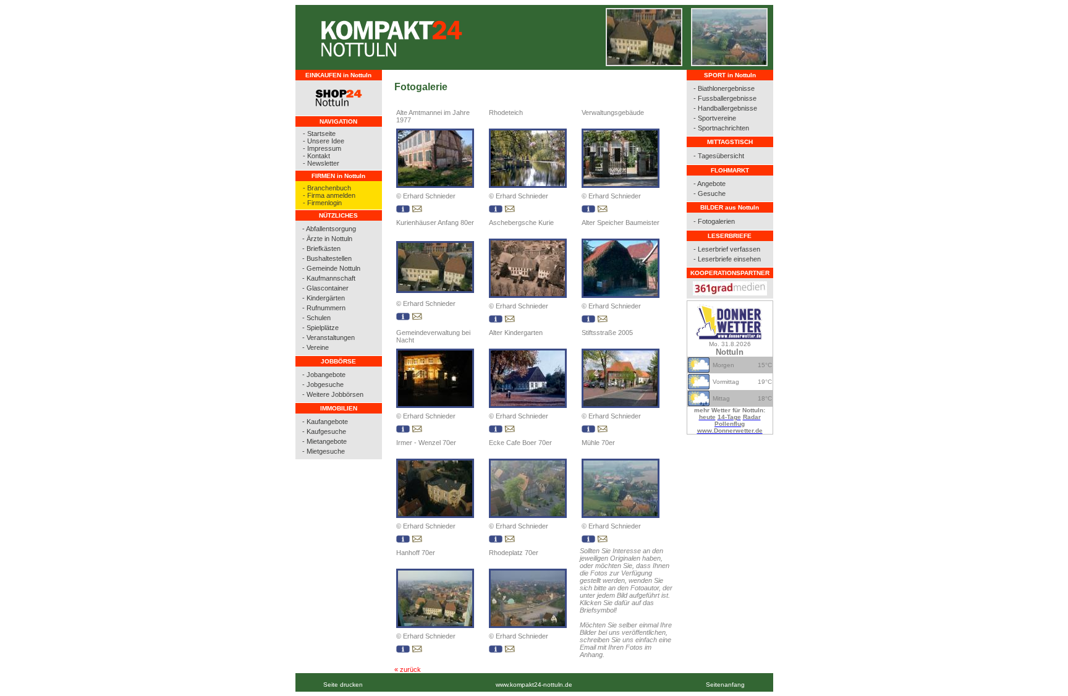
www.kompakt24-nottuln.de (534, 684)
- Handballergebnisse (725, 108)
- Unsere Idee (323, 141)
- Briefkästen (321, 248)
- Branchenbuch (327, 188)
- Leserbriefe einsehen (727, 259)
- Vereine (315, 347)
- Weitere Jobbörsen (332, 394)
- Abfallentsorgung (329, 228)
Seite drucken (343, 684)
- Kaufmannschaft (328, 278)
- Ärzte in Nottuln (327, 238)
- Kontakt (316, 155)
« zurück (407, 669)
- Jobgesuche (323, 384)
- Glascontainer (325, 288)
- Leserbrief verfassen (726, 249)
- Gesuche (709, 193)
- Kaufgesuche (324, 431)
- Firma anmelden (329, 195)
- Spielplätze (320, 327)
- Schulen (316, 317)
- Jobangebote (323, 374)
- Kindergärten (323, 298)
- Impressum (322, 148)
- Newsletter (321, 163)
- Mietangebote (324, 441)
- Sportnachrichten (721, 128)
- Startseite (319, 133)
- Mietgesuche (323, 451)
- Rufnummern (323, 308)
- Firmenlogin (322, 202)
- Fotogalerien (714, 221)
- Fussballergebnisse (724, 98)
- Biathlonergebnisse (724, 88)
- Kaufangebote (325, 421)
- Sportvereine (714, 118)
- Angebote (709, 183)
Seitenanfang (725, 684)
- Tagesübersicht (718, 155)
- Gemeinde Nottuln (331, 268)
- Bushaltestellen (327, 258)
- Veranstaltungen (328, 337)
